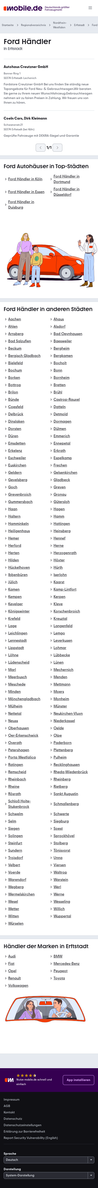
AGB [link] (7, 1106)
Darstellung (12, 1169)
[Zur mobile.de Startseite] (41, 8)
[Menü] (90, 8)
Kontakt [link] (9, 1112)
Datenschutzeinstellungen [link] (22, 1125)
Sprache (10, 1154)
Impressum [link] (12, 1100)
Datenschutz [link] (13, 1119)
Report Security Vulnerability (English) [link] (31, 1138)
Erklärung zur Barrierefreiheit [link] (24, 1131)
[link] (26, 67)
